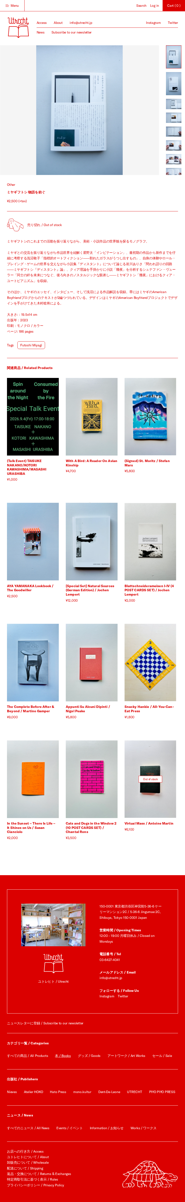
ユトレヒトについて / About (28, 1157)
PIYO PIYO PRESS (162, 1092)
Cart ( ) (173, 5)
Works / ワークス (144, 1128)
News (41, 32)
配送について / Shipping (25, 1168)
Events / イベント (69, 1128)
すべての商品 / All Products (27, 1056)
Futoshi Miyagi (31, 345)
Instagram (153, 22)
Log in (154, 5)
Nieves (12, 1092)
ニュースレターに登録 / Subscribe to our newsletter (45, 1023)
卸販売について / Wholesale (28, 1162)
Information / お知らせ (107, 1128)
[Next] (119, 110)
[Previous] (39, 110)
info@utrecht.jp (81, 22)
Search (141, 5)
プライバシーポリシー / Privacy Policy (35, 1185)
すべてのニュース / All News (28, 1128)
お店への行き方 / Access (25, 1151)
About (58, 22)
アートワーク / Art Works (126, 1056)
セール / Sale (162, 1056)
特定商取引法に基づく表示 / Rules (32, 1179)
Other (11, 184)
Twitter (173, 22)
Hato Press (58, 1092)
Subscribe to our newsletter (72, 32)
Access (42, 22)
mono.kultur (82, 1092)
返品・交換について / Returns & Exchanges (39, 1174)
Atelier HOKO (33, 1092)
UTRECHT (134, 1092)
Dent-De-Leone (109, 1092)
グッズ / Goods (89, 1056)
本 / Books (63, 1056)
